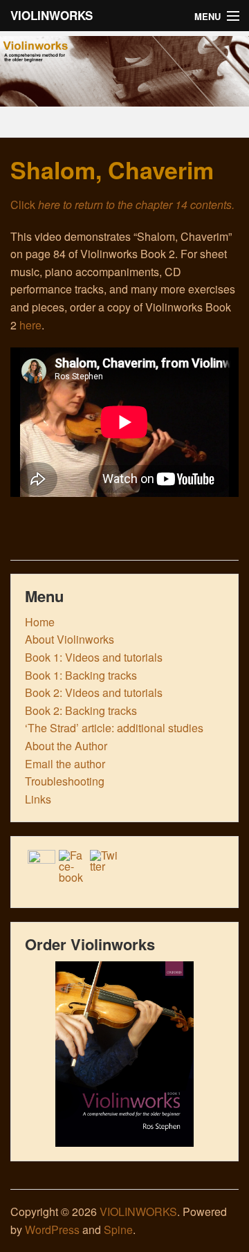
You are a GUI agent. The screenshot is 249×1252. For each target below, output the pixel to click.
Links (38, 799)
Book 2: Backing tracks (81, 710)
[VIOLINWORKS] (124, 97)
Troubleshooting (64, 781)
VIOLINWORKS (51, 15)
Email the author (65, 764)
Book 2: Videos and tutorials (94, 692)
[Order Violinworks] (124, 1054)
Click (122, 204)
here (30, 325)
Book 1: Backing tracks (81, 675)
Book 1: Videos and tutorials (94, 657)
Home (40, 622)
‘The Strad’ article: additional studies (114, 728)
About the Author (66, 746)
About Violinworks (69, 639)
